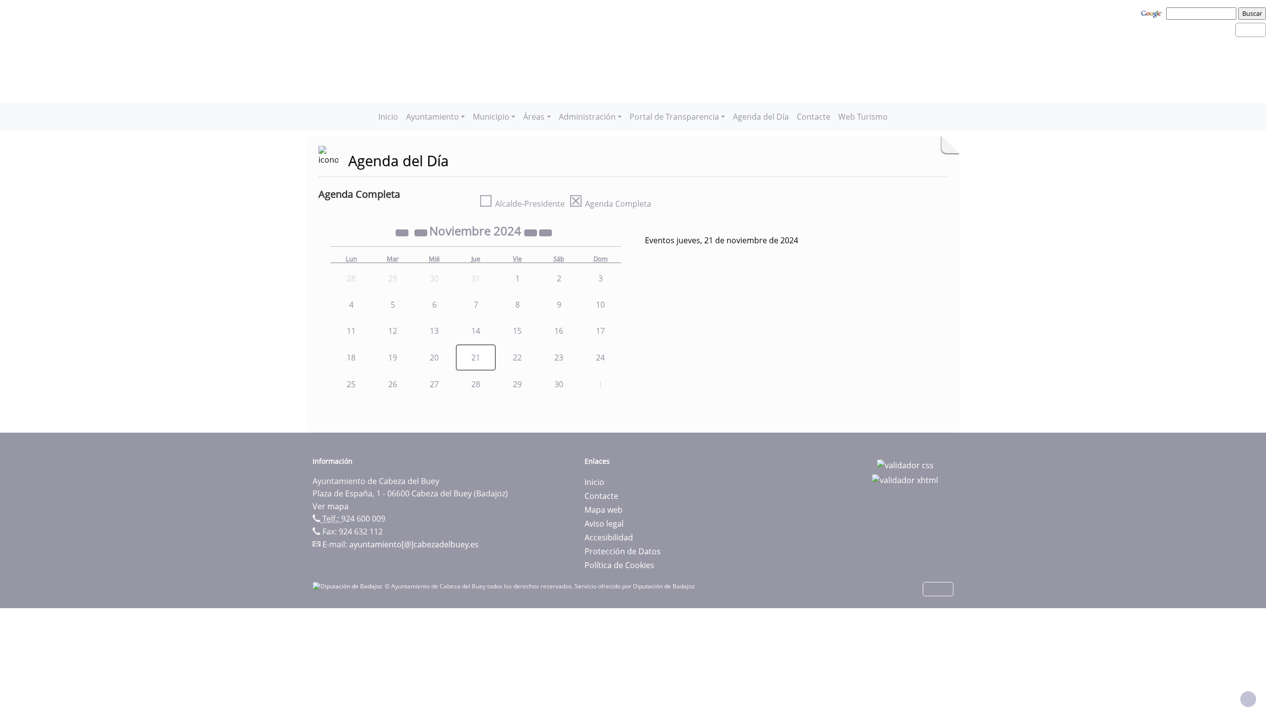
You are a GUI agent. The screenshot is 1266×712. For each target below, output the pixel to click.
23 (558, 357)
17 (600, 330)
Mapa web (604, 509)
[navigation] (1202, 13)
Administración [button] (587, 116)
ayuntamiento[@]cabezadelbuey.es (414, 544)
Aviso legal (604, 523)
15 (517, 330)
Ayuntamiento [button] (432, 116)
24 (600, 357)
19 (392, 357)
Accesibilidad (609, 537)
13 (434, 330)
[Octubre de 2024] (421, 232)
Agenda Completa (610, 203)
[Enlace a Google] (1152, 12)
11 (351, 330)
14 (475, 330)
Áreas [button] (533, 116)
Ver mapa (331, 506)
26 (392, 384)
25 (351, 384)
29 (517, 384)
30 (558, 384)
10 (600, 304)
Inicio (388, 116)
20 (434, 357)
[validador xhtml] (905, 479)
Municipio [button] (491, 116)
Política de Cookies (619, 565)
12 (392, 330)
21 (475, 357)
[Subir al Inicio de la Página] (1248, 699)
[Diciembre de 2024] (545, 232)
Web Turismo (863, 116)
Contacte (813, 116)
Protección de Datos (623, 551)
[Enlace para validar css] (905, 464)
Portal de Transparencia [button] (674, 116)
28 (475, 384)
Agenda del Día (761, 116)
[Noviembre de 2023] (403, 232)
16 (558, 330)
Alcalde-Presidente (522, 203)
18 (351, 357)
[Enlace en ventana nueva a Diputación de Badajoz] (349, 586)
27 (434, 384)
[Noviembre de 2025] (531, 232)
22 (517, 357)
